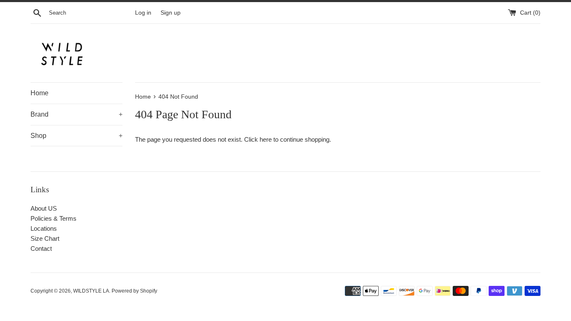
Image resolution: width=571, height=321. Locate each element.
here (266, 139)
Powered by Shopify (134, 291)
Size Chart (45, 238)
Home (39, 93)
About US (44, 208)
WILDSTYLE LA (91, 291)
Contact (41, 248)
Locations (44, 228)
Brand (76, 114)
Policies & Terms (53, 218)
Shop (76, 135)
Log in (143, 13)
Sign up (171, 13)
